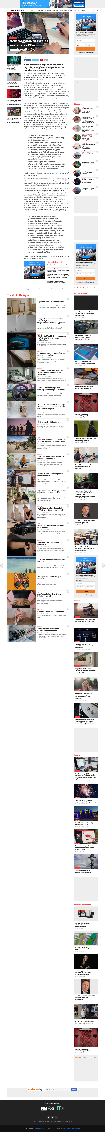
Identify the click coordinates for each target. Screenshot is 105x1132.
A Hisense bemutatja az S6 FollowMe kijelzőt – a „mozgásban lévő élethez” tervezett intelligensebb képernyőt (14, 101)
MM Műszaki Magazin (66, 1128)
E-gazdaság (40, 10)
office (60, 288)
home (33, 288)
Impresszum (60, 1121)
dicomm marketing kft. (40, 1128)
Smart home (63, 10)
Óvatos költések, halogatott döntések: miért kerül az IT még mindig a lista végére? (13, 84)
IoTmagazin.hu (76, 1128)
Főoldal (35, 1121)
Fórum (83, 10)
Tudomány (48, 10)
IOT (75, 10)
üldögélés (26, 289)
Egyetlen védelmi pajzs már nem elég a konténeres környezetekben (13, 67)
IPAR (79, 10)
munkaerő (48, 288)
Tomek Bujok (58, 173)
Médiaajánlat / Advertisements (47, 1121)
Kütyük (33, 10)
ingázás (37, 288)
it (40, 288)
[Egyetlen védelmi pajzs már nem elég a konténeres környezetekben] (14, 64)
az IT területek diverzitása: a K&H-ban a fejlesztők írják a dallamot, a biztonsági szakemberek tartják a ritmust (14, 120)
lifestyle (43, 288)
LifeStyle (55, 10)
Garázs (70, 10)
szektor (65, 288)
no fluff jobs (55, 288)
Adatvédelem (68, 1121)
